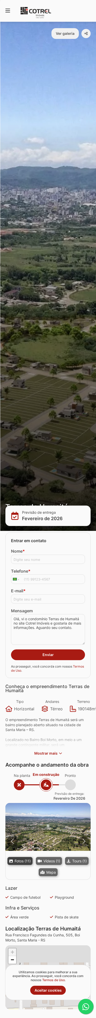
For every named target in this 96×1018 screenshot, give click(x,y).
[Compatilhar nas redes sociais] (86, 33)
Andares (52, 701)
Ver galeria (65, 33)
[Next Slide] (83, 841)
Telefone (20, 571)
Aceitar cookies (48, 990)
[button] (48, 827)
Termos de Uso (53, 980)
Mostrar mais (46, 753)
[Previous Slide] (12, 841)
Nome (18, 551)
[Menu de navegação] (7, 11)
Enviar (48, 654)
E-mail (18, 590)
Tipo (20, 701)
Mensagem (22, 610)
